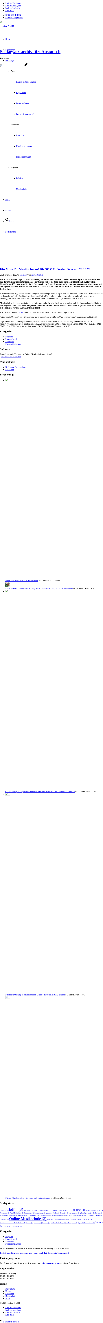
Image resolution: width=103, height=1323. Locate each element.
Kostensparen (5, 1215)
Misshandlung (23, 1215)
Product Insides (11, 339)
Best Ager (56, 1210)
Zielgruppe (17, 1226)
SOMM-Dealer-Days (58, 1223)
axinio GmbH (37, 275)
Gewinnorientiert (73, 1213)
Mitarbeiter (34, 1215)
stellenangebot (71, 1223)
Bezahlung (65, 1210)
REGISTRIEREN (13, 15)
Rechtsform (20, 1223)
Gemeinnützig (39, 1213)
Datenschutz (10, 1296)
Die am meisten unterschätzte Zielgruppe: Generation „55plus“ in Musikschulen (39, 588)
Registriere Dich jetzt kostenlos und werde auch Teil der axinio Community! (34, 1253)
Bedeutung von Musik (32, 1210)
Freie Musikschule (16, 1213)
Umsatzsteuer (89, 1223)
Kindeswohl (97, 1213)
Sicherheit (9, 1293)
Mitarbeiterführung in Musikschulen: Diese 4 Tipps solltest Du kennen (35, 995)
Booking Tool (90, 1210)
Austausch (4, 1210)
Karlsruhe (9, 369)
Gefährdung (29, 1213)
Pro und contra (76, 1219)
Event (100, 1210)
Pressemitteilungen (13, 344)
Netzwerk (93, 1215)
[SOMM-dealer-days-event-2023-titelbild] (13, 66)
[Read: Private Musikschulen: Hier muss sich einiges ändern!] (7, 998)
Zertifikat (8, 1226)
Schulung (38, 1223)
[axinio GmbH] (7, 26)
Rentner (29, 1223)
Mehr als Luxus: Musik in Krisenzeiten (21, 580)
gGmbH (83, 1213)
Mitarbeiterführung (61, 1215)
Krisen (14, 1215)
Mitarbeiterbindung (46, 1215)
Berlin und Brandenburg (15, 367)
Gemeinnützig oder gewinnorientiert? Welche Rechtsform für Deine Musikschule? (40, 791)
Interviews (9, 341)
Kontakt (8, 1291)
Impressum (10, 1289)
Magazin (23, 275)
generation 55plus (52, 1213)
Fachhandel (4, 1213)
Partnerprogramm (51, 1263)
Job (90, 1213)
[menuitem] (54, 15)
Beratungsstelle (46, 1210)
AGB (7, 1298)
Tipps (81, 1223)
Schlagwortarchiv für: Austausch (30, 51)
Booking (78, 1209)
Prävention (87, 1219)
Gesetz (63, 1213)
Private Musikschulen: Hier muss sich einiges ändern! (28, 1198)
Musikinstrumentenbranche (78, 1215)
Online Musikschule (28, 1218)
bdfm (16, 1209)
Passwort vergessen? (14, 17)
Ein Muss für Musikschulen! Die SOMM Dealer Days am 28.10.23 (45, 269)
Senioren (46, 1223)
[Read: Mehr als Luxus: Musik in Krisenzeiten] (7, 380)
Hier (21, 312)
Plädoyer (51, 1219)
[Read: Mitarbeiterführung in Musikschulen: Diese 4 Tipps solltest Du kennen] (7, 795)
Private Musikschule (62, 1219)
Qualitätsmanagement (8, 1223)
